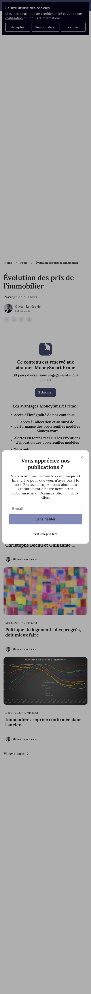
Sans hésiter (45, 519)
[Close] (81, 457)
